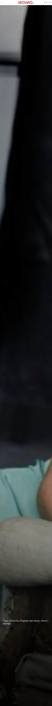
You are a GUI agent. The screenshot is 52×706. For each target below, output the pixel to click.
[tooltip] (44, 2)
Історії (4, 618)
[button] (50, 2)
